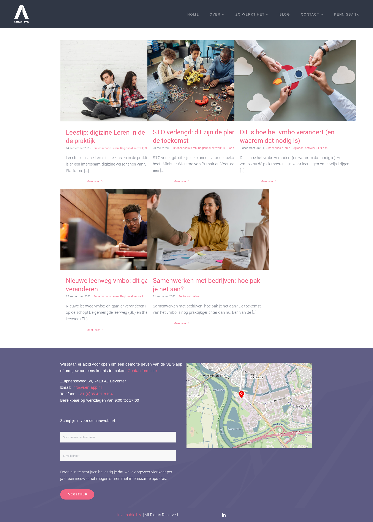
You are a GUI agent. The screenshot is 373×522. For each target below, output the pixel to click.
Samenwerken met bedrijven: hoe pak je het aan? (208, 229)
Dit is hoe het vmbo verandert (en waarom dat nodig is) (295, 81)
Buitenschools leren (106, 148)
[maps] (249, 364)
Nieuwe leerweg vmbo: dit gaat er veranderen (121, 229)
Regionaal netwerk (132, 148)
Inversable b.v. (129, 514)
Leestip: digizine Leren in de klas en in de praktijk (121, 81)
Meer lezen (94, 181)
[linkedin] (224, 515)
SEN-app (228, 148)
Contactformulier (142, 371)
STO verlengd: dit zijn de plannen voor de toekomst (208, 81)
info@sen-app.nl (87, 387)
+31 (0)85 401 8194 (95, 394)
